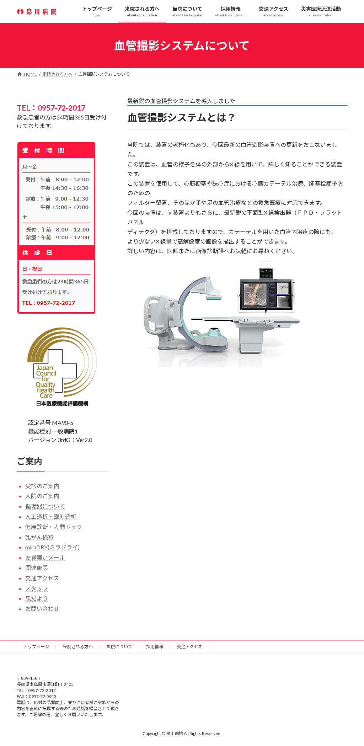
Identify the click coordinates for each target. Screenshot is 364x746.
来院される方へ (78, 646)
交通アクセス (42, 578)
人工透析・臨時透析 (50, 516)
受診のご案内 (42, 486)
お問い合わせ (42, 608)
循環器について (45, 506)
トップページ (36, 646)
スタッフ (36, 588)
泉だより (36, 598)
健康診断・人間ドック (53, 526)
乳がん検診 (39, 537)
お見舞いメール (45, 557)
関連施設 (36, 567)
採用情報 (154, 646)
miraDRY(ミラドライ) (52, 547)
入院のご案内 (42, 495)
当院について (119, 646)
